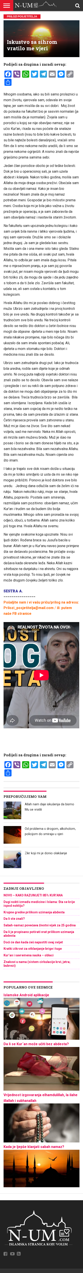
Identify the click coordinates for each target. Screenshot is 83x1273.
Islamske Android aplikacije (26, 995)
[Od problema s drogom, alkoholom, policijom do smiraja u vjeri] (12, 835)
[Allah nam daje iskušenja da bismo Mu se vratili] (12, 810)
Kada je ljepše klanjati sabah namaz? (34, 1147)
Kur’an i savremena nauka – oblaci (29, 955)
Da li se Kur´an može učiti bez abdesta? (36, 1044)
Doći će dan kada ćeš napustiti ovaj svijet (33, 942)
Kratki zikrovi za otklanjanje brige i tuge (33, 948)
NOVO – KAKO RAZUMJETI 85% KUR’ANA (33, 895)
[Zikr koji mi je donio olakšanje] (12, 859)
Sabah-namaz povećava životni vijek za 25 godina (40, 925)
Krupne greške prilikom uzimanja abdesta (34, 912)
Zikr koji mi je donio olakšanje (46, 853)
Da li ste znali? (14, 918)
